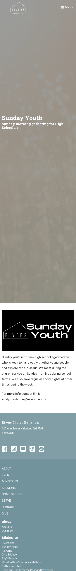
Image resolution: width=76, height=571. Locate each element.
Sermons (9, 488)
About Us (7, 526)
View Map (8, 432)
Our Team (7, 530)
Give (5, 513)
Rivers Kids (8, 542)
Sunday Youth (10, 546)
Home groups (12, 494)
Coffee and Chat (11, 566)
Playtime (7, 550)
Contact (8, 507)
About (6, 468)
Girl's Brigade (9, 554)
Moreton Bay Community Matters (21, 562)
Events (7, 475)
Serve (6, 500)
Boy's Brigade (10, 558)
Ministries (10, 481)
